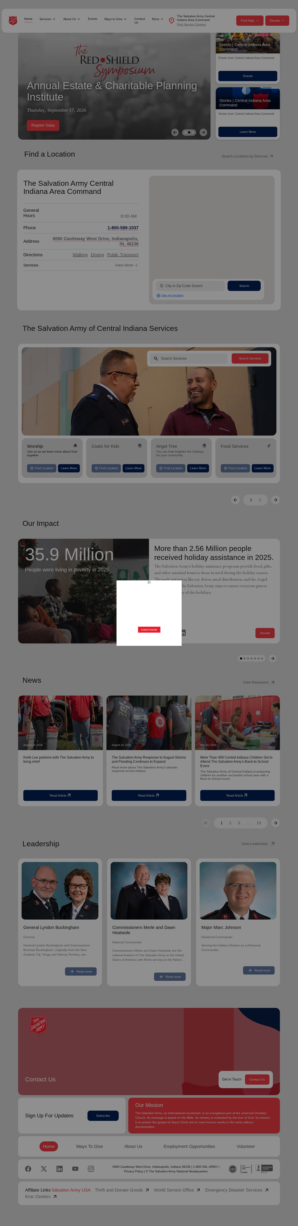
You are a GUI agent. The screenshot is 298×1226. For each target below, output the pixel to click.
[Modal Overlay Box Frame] (149, 613)
